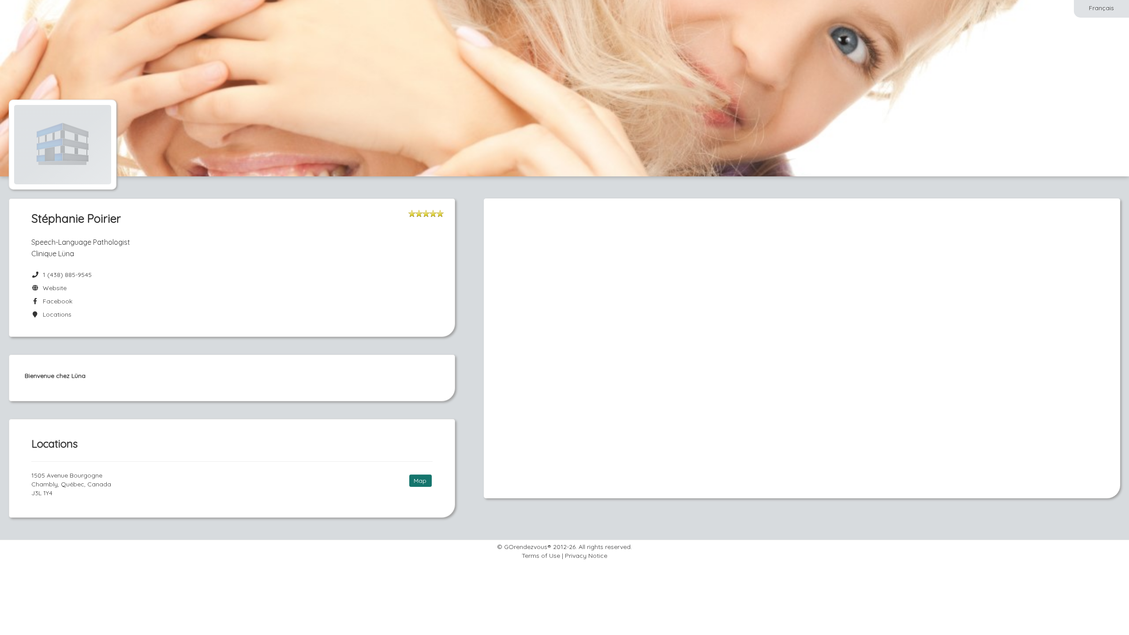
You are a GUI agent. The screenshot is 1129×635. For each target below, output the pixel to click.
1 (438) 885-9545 (67, 275)
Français (1101, 8)
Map (420, 481)
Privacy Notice (586, 556)
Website (53, 288)
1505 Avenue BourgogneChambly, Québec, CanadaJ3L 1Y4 (71, 484)
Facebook (55, 301)
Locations (55, 314)
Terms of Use (541, 556)
